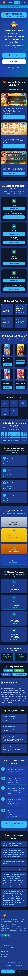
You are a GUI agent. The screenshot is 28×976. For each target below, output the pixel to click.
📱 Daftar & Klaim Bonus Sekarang (14, 824)
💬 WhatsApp (19, 670)
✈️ (2, 935)
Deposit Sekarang (14, 217)
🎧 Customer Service (19, 674)
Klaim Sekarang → (14, 117)
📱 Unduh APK (14, 55)
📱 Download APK (5, 945)
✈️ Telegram (8, 670)
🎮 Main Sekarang (7, 364)
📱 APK (17, 2)
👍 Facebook (6, 674)
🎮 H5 (23, 2)
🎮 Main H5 (14, 62)
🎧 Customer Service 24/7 (8, 947)
